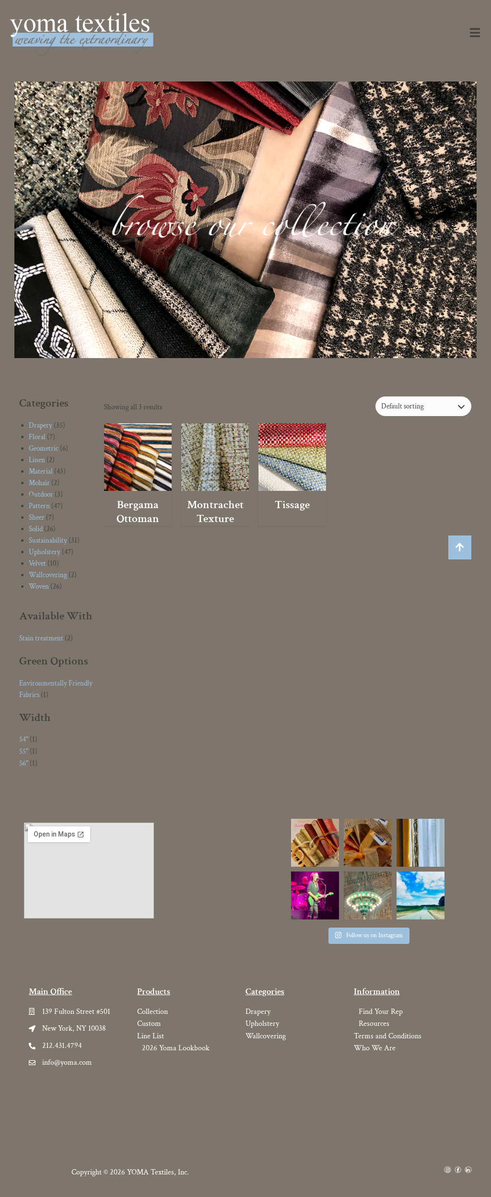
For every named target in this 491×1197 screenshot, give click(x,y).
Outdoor (41, 494)
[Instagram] (447, 1169)
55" (23, 751)
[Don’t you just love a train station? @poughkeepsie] (368, 895)
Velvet (37, 563)
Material (41, 471)
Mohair (39, 483)
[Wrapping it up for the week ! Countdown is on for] (368, 843)
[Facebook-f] (458, 1169)
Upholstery (44, 552)
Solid (36, 529)
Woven (39, 586)
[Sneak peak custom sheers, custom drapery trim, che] (420, 843)
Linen (37, 460)
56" (23, 763)
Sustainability (48, 540)
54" (23, 739)
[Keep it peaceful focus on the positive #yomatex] (315, 843)
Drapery (40, 425)
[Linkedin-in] (468, 1169)
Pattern (39, 506)
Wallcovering (48, 575)
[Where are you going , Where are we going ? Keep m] (420, 895)
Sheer (37, 517)
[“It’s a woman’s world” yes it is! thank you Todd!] (315, 895)
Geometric (43, 448)
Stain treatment (41, 638)
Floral (37, 437)
